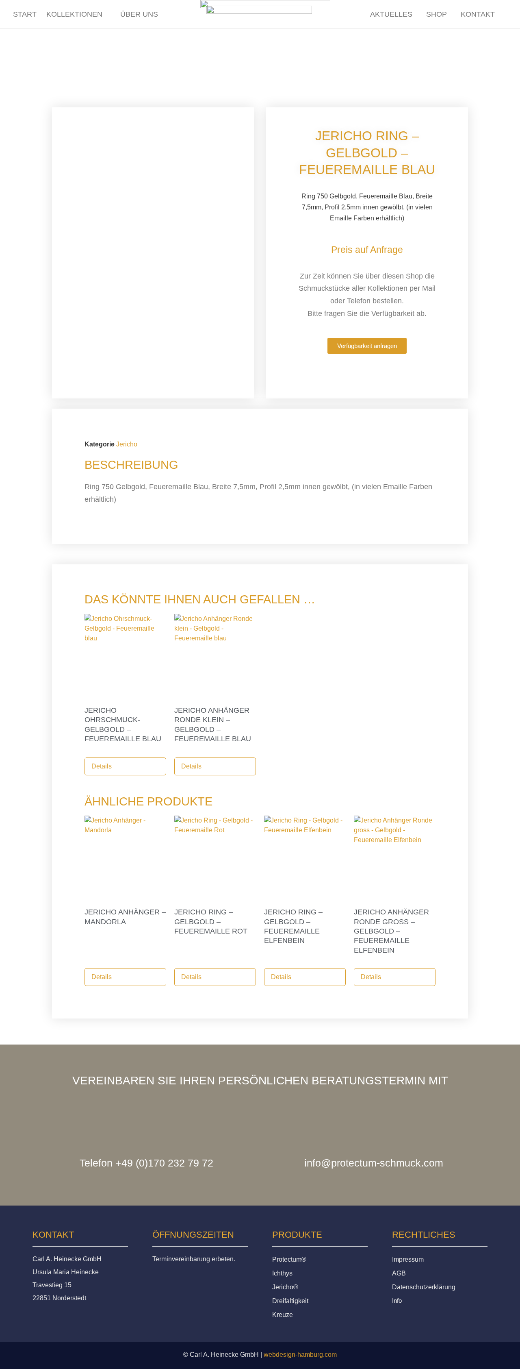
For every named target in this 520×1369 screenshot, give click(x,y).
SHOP (432, 15)
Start (25, 14)
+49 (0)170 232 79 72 (164, 1163)
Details (101, 766)
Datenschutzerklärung (423, 1287)
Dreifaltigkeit (290, 1300)
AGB (399, 1273)
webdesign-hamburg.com (300, 1354)
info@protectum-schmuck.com (373, 1163)
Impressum (408, 1259)
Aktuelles (385, 15)
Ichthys (282, 1273)
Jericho (126, 444)
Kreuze (282, 1314)
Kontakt (476, 15)
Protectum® (289, 1259)
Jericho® (285, 1287)
